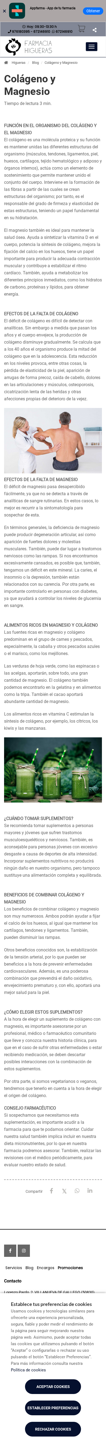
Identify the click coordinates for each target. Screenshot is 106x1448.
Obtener (93, 11)
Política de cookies (28, 1370)
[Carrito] (81, 28)
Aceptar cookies (53, 1386)
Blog (35, 63)
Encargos (45, 1267)
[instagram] (24, 1251)
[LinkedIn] (90, 1191)
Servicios (13, 1267)
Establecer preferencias (53, 1408)
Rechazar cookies (53, 1429)
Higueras (19, 63)
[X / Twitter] (64, 1191)
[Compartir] (94, 30)
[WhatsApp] (77, 1191)
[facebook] (10, 1251)
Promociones (70, 1267)
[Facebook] (51, 1191)
